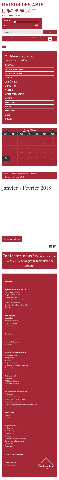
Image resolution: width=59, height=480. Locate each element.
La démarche (9, 428)
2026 (29, 130)
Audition (9, 65)
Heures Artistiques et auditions (16, 438)
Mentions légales (10, 465)
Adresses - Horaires (12, 321)
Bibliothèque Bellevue (12, 302)
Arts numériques (14, 69)
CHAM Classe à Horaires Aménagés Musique (20, 404)
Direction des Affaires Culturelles (16, 305)
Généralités (9, 378)
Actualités (8, 334)
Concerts (8, 433)
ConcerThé (9, 444)
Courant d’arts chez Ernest (14, 402)
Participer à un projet (12, 368)
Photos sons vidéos (20, 173)
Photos (9, 90)
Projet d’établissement (12, 295)
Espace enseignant (11, 323)
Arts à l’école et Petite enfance (15, 399)
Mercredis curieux (15, 94)
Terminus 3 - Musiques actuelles (16, 365)
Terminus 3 (10, 111)
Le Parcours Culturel (12, 397)
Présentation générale (12, 292)
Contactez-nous (10, 462)
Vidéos (8, 115)
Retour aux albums (11, 239)
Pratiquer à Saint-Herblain (14, 454)
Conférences (9, 446)
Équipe (7, 307)
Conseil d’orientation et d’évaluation (17, 300)
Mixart (8, 119)
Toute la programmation (13, 431)
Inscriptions (9, 281)
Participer (8, 344)
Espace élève (9, 326)
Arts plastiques (13, 73)
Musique (9, 98)
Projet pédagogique (11, 297)
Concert (9, 78)
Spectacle (10, 102)
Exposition (10, 86)
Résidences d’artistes (12, 381)
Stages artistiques (11, 363)
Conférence (11, 82)
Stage (8, 107)
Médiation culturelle (12, 383)
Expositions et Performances (15, 441)
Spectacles (8, 436)
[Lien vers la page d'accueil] (29, 10)
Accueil (6, 173)
